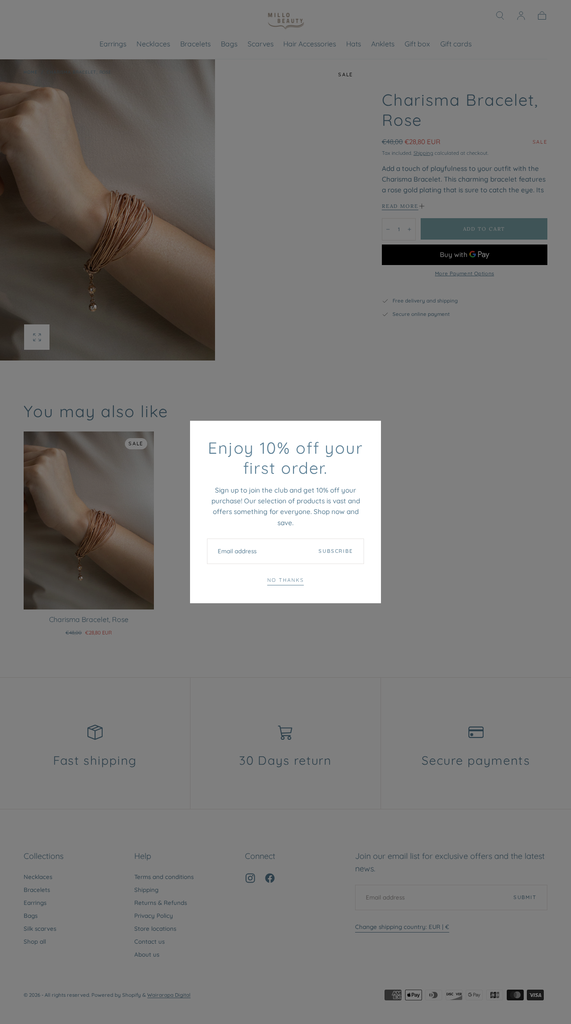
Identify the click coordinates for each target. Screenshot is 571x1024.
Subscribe (336, 551)
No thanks (285, 580)
